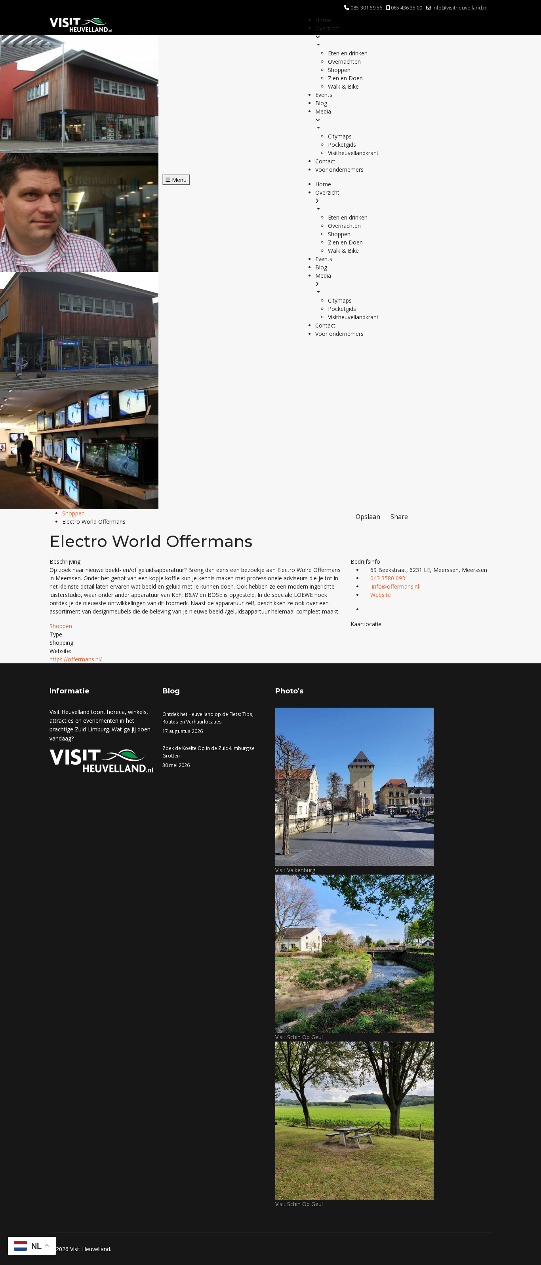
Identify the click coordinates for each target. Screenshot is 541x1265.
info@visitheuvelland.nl (460, 7)
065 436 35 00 (406, 7)
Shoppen (73, 513)
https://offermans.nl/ (76, 659)
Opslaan (368, 516)
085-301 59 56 (366, 7)
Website (380, 594)
